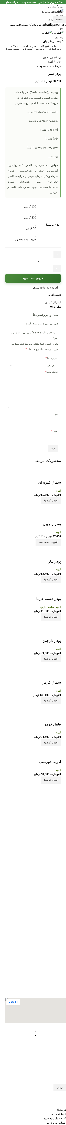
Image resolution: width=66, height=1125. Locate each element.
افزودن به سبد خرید (33, 278)
